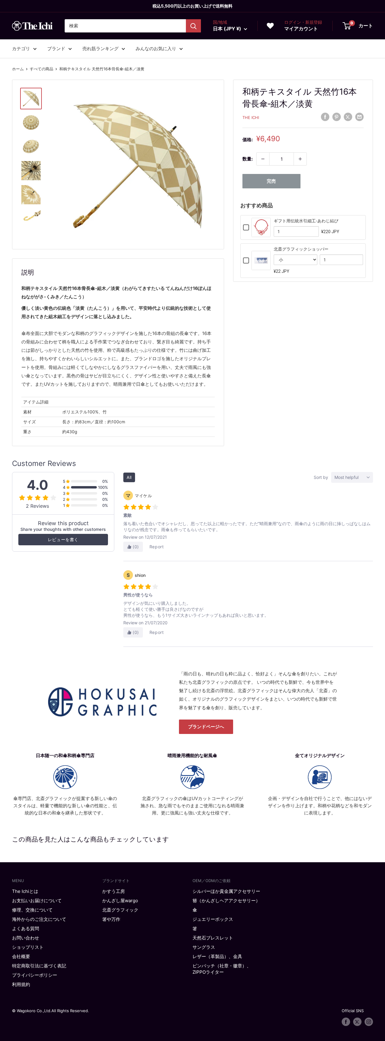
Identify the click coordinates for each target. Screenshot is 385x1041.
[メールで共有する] (359, 116)
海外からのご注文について (39, 919)
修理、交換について (32, 910)
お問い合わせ (25, 938)
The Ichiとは (25, 891)
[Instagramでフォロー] (369, 1022)
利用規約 (21, 984)
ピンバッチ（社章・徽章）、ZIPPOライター (221, 969)
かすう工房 (113, 891)
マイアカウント (301, 29)
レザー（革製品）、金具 (217, 956)
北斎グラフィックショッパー (301, 249)
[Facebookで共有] (325, 116)
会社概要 (21, 956)
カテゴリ (21, 48)
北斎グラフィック (120, 910)
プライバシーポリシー (34, 975)
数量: (247, 159)
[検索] (193, 25)
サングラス (203, 947)
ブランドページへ (206, 726)
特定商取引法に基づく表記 (39, 966)
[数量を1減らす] (263, 159)
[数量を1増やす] (300, 159)
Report (156, 546)
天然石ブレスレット (212, 938)
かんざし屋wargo (120, 900)
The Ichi (250, 117)
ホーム (18, 68)
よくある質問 (25, 928)
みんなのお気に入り (156, 48)
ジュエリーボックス (212, 919)
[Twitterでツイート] (348, 116)
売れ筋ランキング (100, 48)
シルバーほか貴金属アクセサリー (226, 891)
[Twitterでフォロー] (357, 1022)
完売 (271, 181)
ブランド (56, 48)
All (129, 477)
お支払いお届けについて (37, 900)
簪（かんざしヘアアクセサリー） (226, 900)
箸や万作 (111, 919)
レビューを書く (63, 539)
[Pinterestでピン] (336, 116)
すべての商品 (41, 68)
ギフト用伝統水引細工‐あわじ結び (306, 220)
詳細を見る (261, 233)
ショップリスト (28, 947)
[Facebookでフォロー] (346, 1022)
